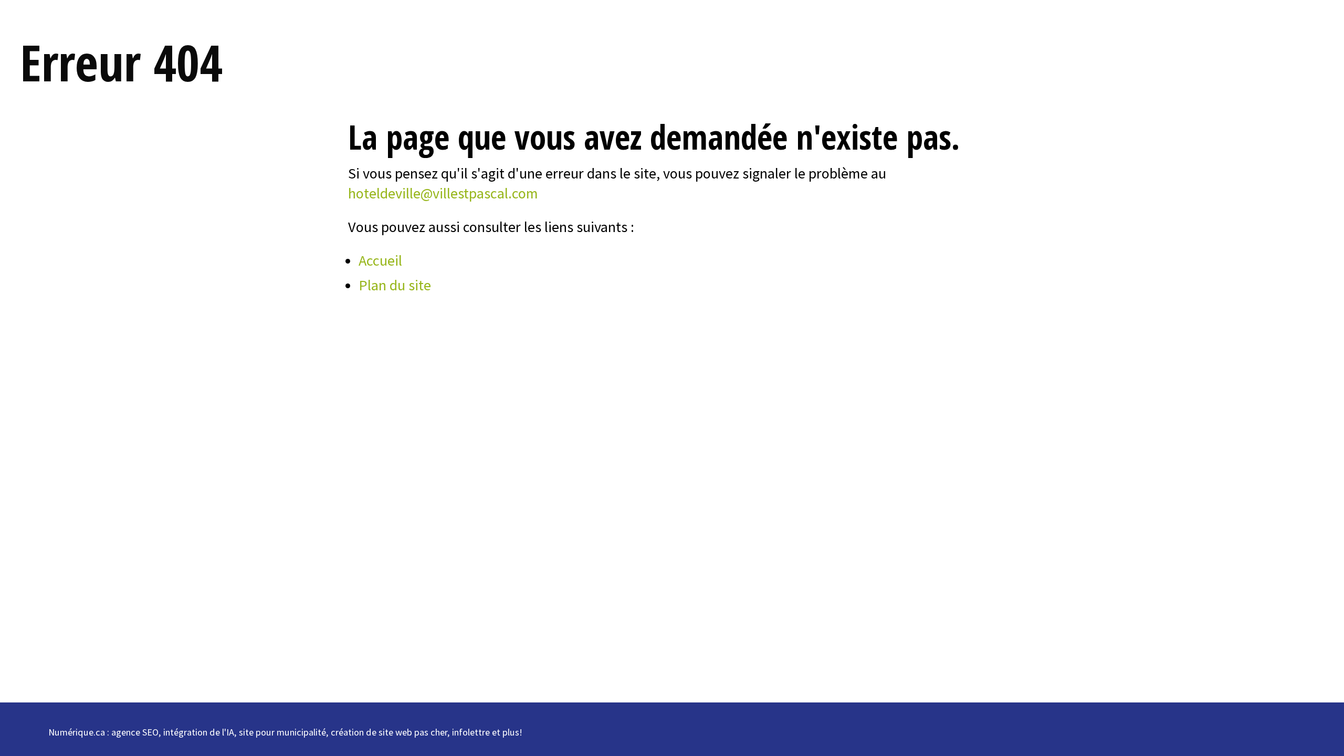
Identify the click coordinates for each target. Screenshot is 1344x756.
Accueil (380, 260)
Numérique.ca (76, 732)
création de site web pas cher (389, 732)
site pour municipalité (282, 732)
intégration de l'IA (198, 732)
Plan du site (395, 285)
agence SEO (135, 732)
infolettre (471, 732)
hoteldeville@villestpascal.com (443, 193)
